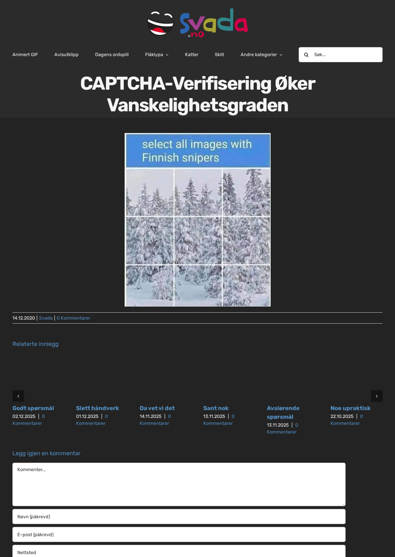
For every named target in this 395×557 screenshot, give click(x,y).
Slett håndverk (97, 408)
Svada (46, 318)
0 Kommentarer (73, 318)
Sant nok (216, 408)
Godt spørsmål (33, 408)
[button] (18, 396)
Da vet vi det (157, 408)
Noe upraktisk (351, 408)
